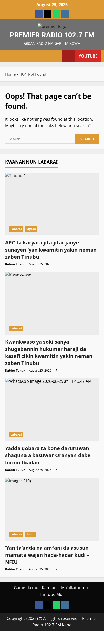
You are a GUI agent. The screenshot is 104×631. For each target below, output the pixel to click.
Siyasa (31, 229)
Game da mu (26, 587)
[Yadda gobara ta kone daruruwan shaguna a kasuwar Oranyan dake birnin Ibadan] (52, 409)
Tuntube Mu (50, 594)
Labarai (16, 229)
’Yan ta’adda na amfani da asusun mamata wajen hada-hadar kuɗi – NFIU (47, 554)
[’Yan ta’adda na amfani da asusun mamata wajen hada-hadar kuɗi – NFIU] (52, 509)
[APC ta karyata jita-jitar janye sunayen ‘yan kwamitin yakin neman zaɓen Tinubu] (52, 204)
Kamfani (50, 587)
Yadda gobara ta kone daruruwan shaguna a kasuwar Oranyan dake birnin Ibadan (47, 455)
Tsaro (30, 534)
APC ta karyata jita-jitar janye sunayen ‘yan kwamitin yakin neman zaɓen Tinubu (51, 249)
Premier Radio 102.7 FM (52, 35)
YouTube (88, 56)
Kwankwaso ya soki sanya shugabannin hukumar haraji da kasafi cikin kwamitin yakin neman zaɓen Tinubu (48, 352)
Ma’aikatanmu (74, 587)
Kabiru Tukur (15, 264)
